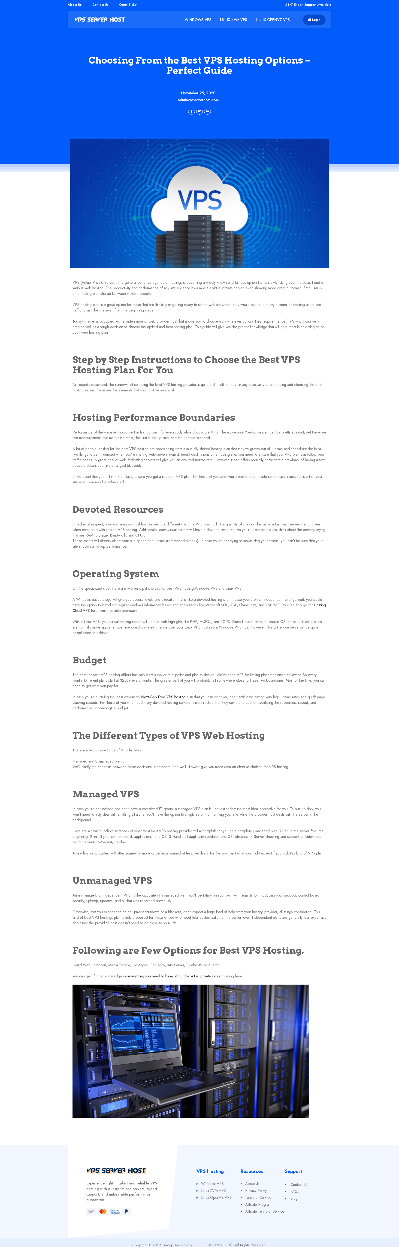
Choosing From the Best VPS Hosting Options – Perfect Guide (199, 65)
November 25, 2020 (198, 93)
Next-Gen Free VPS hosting (164, 697)
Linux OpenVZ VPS (273, 19)
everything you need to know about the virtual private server (175, 976)
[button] (314, 20)
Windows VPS (198, 19)
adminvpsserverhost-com (198, 100)
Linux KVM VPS (233, 19)
